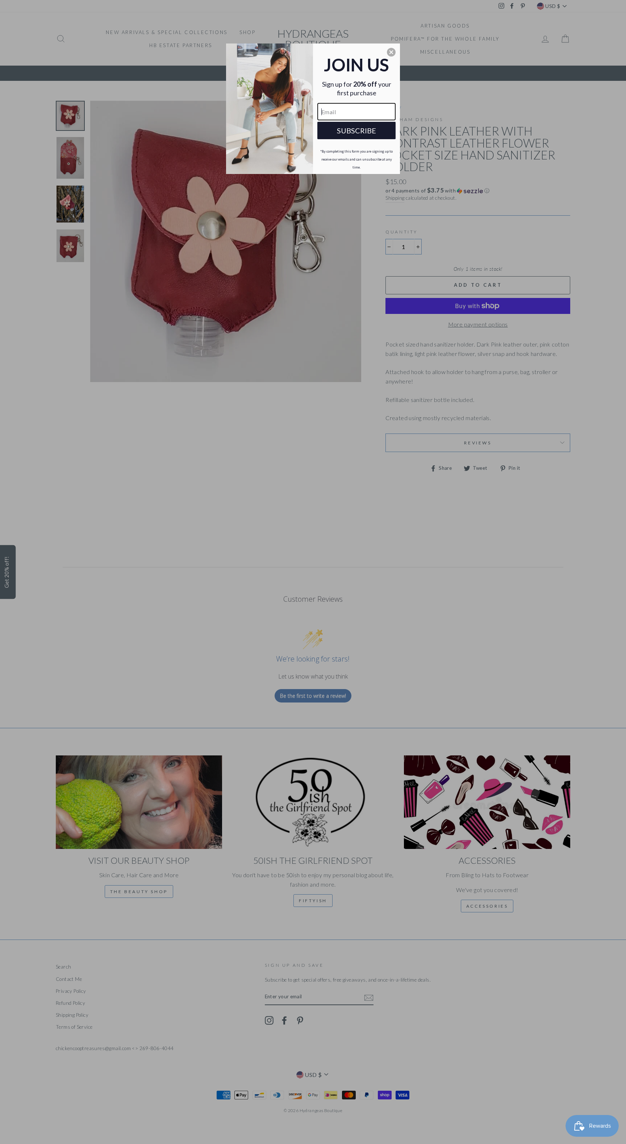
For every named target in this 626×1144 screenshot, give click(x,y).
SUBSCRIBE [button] (356, 130)
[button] (391, 52)
